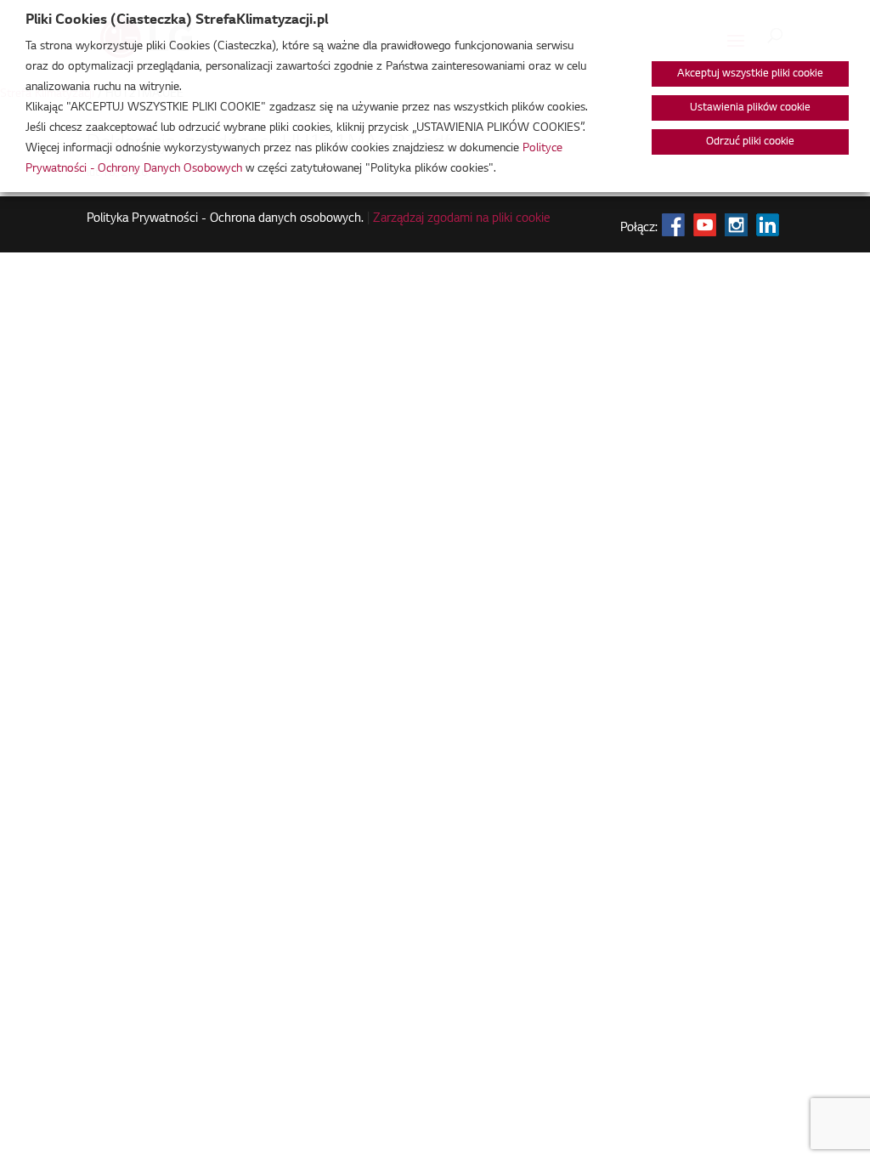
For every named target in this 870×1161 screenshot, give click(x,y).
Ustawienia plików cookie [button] (750, 108)
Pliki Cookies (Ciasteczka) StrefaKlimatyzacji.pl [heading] (176, 20)
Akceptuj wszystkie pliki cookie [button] (750, 74)
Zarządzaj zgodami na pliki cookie (462, 219)
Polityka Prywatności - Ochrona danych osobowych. (225, 219)
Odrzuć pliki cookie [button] (750, 142)
